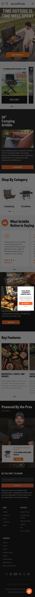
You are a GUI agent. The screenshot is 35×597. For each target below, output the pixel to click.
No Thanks (25, 306)
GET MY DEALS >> (25, 303)
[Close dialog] (33, 288)
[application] (29, 591)
